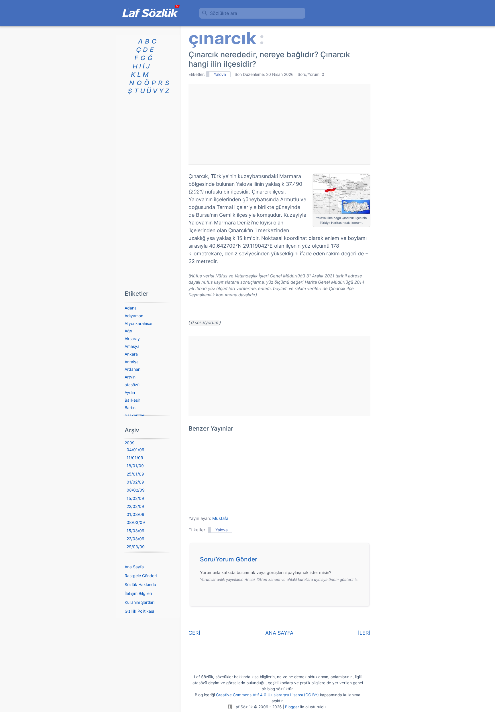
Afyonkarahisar (139, 323)
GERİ (194, 633)
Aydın (130, 392)
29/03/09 (136, 546)
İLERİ (364, 633)
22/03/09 (135, 538)
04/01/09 (135, 449)
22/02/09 (135, 506)
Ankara (131, 354)
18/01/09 (135, 465)
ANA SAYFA (279, 633)
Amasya (132, 346)
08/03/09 (136, 522)
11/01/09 (135, 457)
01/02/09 (135, 482)
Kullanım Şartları (139, 602)
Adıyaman (134, 315)
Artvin (130, 376)
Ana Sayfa (134, 566)
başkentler (134, 415)
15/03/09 (135, 530)
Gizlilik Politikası (139, 611)
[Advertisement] (279, 124)
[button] (281, 561)
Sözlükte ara (223, 13)
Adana (131, 307)
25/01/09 (135, 474)
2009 (130, 442)
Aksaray (132, 338)
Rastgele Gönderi (141, 575)
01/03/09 (135, 514)
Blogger (292, 707)
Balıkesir (132, 400)
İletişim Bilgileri (138, 593)
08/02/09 (136, 490)
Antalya (132, 361)
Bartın (130, 407)
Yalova (220, 74)
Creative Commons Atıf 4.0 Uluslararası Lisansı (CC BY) (267, 695)
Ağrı (128, 330)
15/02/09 (135, 498)
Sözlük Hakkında (140, 584)
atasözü (132, 384)
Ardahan (132, 369)
